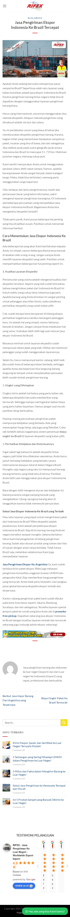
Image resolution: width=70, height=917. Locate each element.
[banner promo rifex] (35, 633)
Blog (30, 18)
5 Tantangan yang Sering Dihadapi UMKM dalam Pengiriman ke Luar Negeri (37, 758)
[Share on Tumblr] (50, 647)
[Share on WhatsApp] (19, 647)
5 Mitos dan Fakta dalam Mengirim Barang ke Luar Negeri (39, 773)
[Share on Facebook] (26, 647)
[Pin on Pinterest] (38, 647)
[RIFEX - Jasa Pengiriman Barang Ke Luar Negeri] (35, 6)
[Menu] (5, 6)
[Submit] (64, 722)
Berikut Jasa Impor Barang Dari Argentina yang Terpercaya (18, 700)
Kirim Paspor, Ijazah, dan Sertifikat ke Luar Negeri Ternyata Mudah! (37, 744)
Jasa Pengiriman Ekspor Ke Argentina (25, 564)
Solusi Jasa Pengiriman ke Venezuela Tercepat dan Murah (39, 787)
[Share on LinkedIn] (44, 647)
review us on (22, 885)
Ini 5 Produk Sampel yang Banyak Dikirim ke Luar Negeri (38, 801)
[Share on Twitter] (32, 647)
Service (38, 18)
